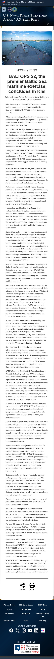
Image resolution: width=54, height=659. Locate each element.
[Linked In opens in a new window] (36, 630)
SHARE (22, 589)
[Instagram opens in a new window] (24, 630)
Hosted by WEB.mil (26, 642)
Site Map (42, 621)
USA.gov (26, 614)
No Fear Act (26, 609)
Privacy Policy (10, 605)
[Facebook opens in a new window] (11, 630)
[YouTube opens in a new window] (30, 630)
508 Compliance (26, 605)
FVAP (26, 621)
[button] (12, 4)
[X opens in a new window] (18, 630)
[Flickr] (43, 630)
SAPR (42, 609)
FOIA (9, 609)
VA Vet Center (9, 621)
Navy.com (9, 614)
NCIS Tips (42, 605)
